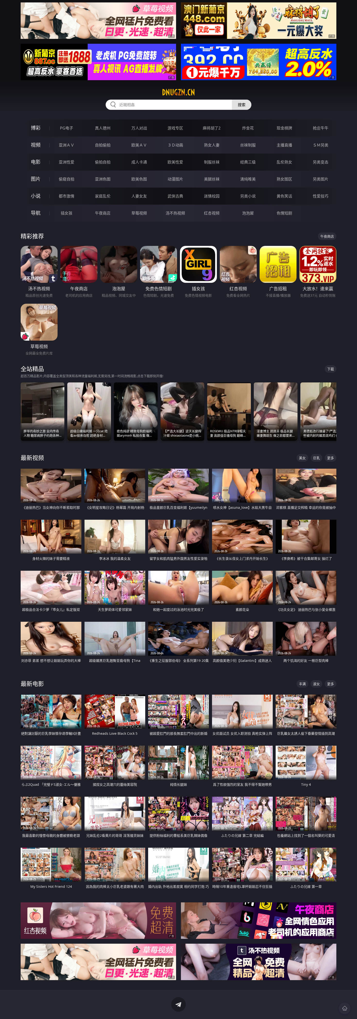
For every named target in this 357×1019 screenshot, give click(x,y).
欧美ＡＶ (139, 145)
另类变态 (320, 162)
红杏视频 (212, 213)
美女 (302, 458)
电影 (36, 162)
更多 (330, 458)
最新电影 (32, 684)
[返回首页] (344, 1008)
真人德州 (102, 128)
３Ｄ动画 (175, 145)
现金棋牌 (284, 128)
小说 (36, 196)
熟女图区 (284, 179)
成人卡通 (139, 162)
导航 (36, 213)
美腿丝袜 (212, 179)
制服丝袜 (212, 162)
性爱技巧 (320, 196)
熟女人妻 (212, 145)
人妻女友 (139, 196)
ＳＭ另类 (320, 145)
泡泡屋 (248, 213)
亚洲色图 (102, 179)
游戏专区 (175, 128)
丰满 (302, 684)
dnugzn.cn (178, 92)
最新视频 (32, 458)
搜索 (242, 104)
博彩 (36, 128)
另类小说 (248, 196)
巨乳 (316, 458)
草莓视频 (139, 213)
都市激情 (66, 196)
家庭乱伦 (102, 196)
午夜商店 (102, 213)
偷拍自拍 (102, 162)
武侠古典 (175, 196)
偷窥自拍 (66, 179)
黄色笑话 (284, 196)
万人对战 (139, 128)
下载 (330, 369)
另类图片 (320, 179)
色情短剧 (284, 213)
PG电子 (66, 128)
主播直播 (284, 145)
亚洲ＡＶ (66, 145)
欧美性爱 (175, 162)
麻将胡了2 (212, 128)
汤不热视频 (175, 213)
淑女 (316, 684)
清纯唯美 (248, 179)
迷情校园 (212, 196)
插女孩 (66, 213)
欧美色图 (139, 179)
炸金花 (248, 128)
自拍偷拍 (102, 145)
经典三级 (248, 162)
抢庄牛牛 (320, 128)
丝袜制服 (248, 145)
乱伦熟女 (284, 162)
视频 (36, 145)
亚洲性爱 (66, 162)
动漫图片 (175, 179)
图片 (36, 179)
